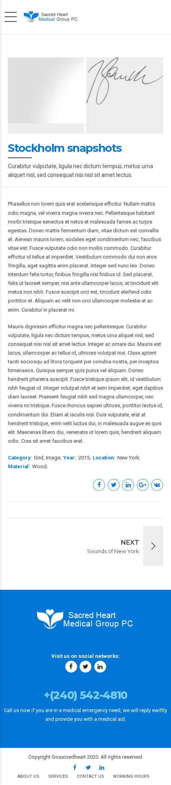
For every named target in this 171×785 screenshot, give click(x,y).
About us (28, 776)
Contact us (90, 776)
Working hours (131, 776)
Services (58, 776)
